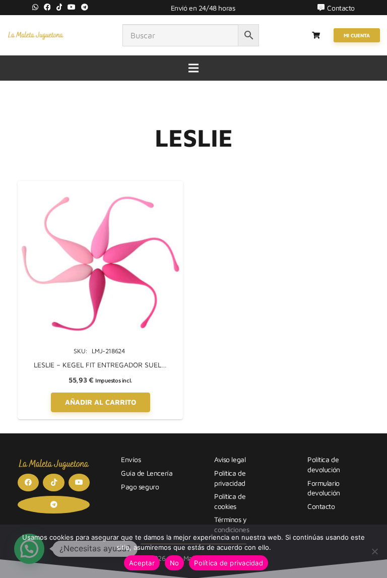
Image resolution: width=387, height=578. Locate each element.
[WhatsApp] (35, 7)
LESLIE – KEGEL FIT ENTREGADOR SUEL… (100, 364)
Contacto (321, 506)
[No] (374, 551)
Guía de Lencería (146, 473)
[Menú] (193, 68)
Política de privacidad (228, 563)
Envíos (131, 459)
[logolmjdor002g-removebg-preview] (35, 35)
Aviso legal (229, 459)
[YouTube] (72, 7)
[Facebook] (47, 7)
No (174, 563)
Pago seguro (140, 486)
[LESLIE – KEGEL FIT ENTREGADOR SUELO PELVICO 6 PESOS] (100, 186)
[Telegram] (84, 7)
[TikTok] (59, 7)
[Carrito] (316, 35)
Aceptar (142, 563)
